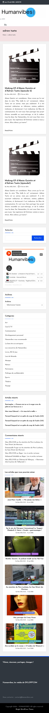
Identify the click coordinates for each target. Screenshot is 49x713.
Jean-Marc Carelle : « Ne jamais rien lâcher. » (24, 500)
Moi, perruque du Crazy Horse (24, 617)
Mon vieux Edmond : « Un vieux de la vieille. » (21, 411)
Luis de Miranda (10, 356)
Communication (10, 331)
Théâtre (8, 381)
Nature (7, 364)
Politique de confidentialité (14, 373)
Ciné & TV (8, 327)
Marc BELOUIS (10, 442)
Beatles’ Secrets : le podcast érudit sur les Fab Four (25, 559)
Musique (8, 360)
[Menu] (5, 24)
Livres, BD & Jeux (11, 352)
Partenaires (9, 369)
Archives (8, 301)
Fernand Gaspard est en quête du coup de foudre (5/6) (24, 420)
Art (6, 322)
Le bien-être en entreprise (14, 343)
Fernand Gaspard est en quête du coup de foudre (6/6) (24, 416)
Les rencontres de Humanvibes (16, 348)
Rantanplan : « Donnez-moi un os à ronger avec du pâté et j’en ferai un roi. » (23, 405)
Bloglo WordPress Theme (24, 709)
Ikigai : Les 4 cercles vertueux (29, 453)
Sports (7, 377)
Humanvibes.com (17, 284)
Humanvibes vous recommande (16, 339)
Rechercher (9, 230)
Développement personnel (14, 335)
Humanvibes (8, 284)
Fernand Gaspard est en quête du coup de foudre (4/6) (24, 425)
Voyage (7, 386)
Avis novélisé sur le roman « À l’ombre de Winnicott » (24, 646)
